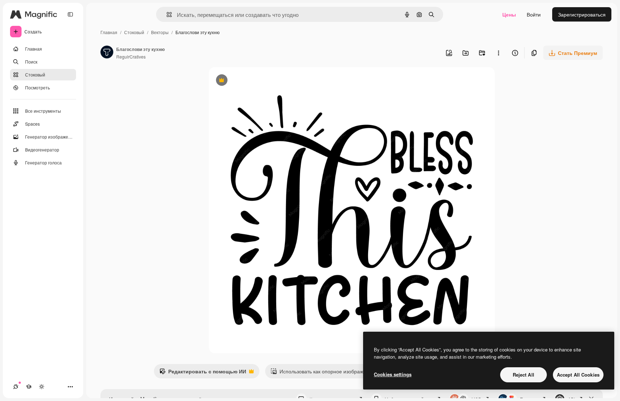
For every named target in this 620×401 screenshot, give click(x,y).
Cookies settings (393, 374)
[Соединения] (16, 386)
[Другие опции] (498, 53)
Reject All (523, 374)
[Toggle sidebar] (70, 14)
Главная (108, 32)
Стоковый (134, 32)
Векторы (160, 32)
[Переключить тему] (41, 386)
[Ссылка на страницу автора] (106, 53)
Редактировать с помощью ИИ (202, 373)
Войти (534, 14)
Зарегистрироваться (582, 14)
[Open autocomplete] (166, 14)
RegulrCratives (131, 56)
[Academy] (28, 386)
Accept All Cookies (578, 374)
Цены (509, 14)
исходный (257, 81)
